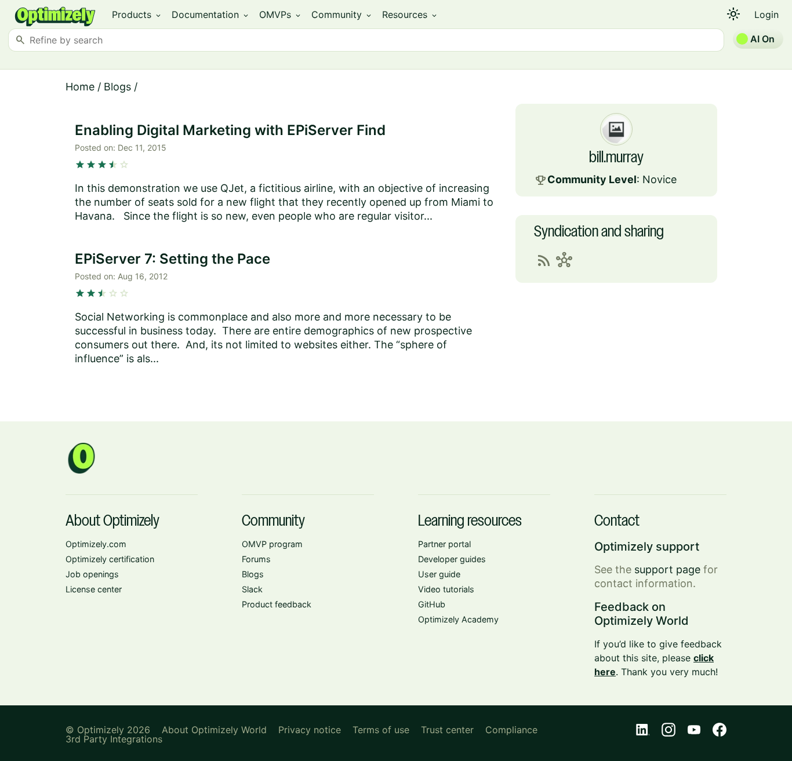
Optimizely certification (110, 559)
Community (342, 14)
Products (137, 14)
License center (94, 589)
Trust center (447, 729)
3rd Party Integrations (114, 739)
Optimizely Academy (458, 619)
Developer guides (452, 559)
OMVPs (280, 14)
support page (667, 569)
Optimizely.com (96, 544)
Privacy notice (309, 729)
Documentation (211, 14)
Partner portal (444, 544)
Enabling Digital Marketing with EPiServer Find (230, 130)
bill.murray (616, 158)
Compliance (511, 729)
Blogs (117, 87)
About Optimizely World (214, 729)
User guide (439, 574)
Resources (410, 14)
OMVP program (272, 544)
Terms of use (381, 729)
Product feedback (276, 604)
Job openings (92, 574)
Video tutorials (446, 589)
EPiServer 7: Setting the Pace (172, 258)
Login (766, 14)
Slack (252, 589)
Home (80, 87)
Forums (256, 559)
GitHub (431, 604)
